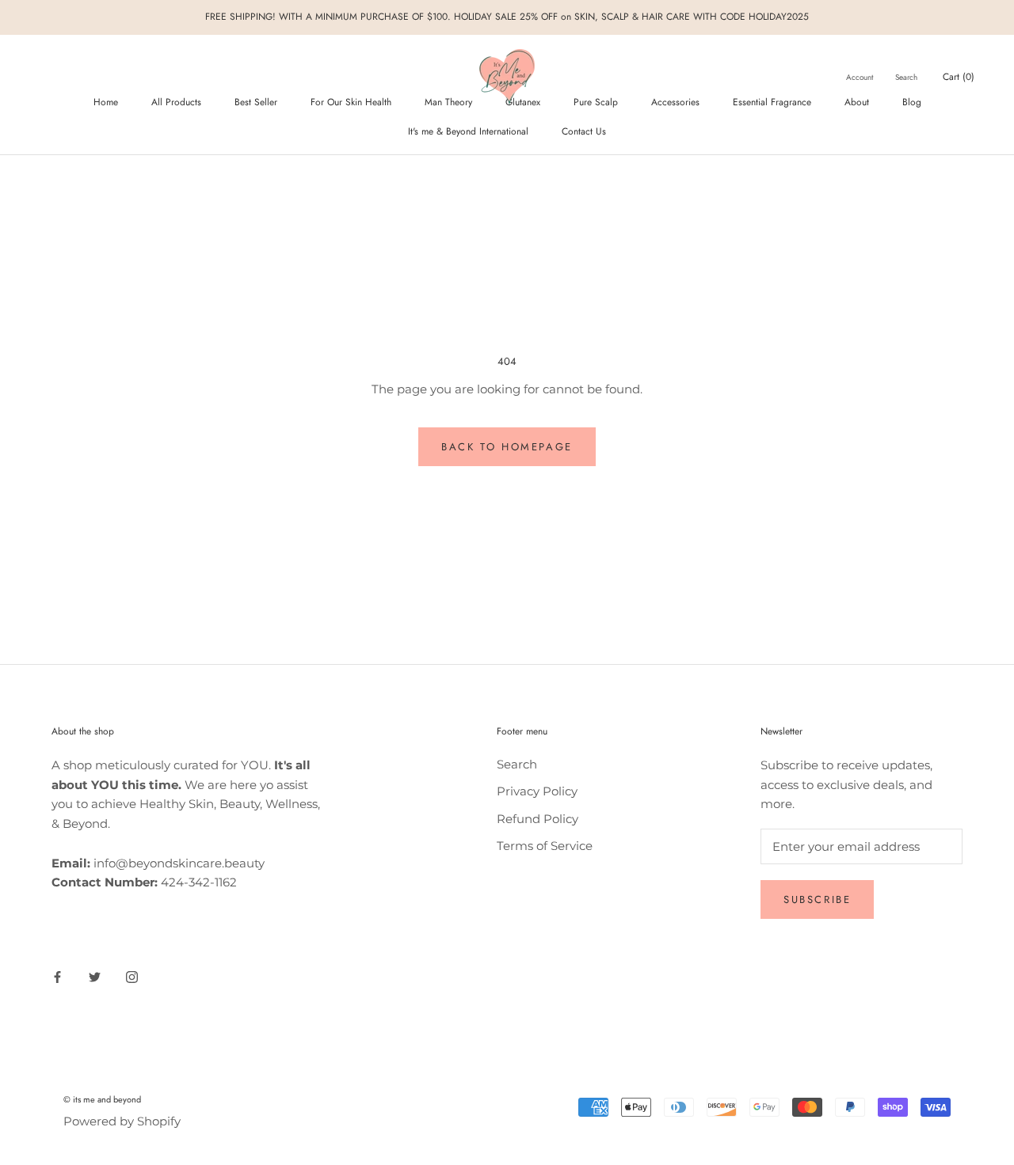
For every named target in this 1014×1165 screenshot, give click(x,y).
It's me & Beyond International (468, 131)
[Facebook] (57, 977)
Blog (911, 102)
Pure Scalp (596, 102)
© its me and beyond (102, 1099)
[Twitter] (95, 977)
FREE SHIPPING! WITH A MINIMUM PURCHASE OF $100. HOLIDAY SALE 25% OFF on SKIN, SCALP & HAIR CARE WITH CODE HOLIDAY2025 (507, 16)
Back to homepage (507, 446)
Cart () (958, 77)
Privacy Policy (537, 791)
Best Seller (255, 102)
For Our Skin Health (351, 102)
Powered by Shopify (122, 1121)
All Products (176, 102)
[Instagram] (132, 977)
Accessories (675, 102)
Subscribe (817, 899)
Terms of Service (545, 845)
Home (105, 102)
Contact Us (584, 131)
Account (859, 77)
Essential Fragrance (772, 102)
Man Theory (448, 102)
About (856, 102)
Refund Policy (537, 818)
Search (906, 77)
